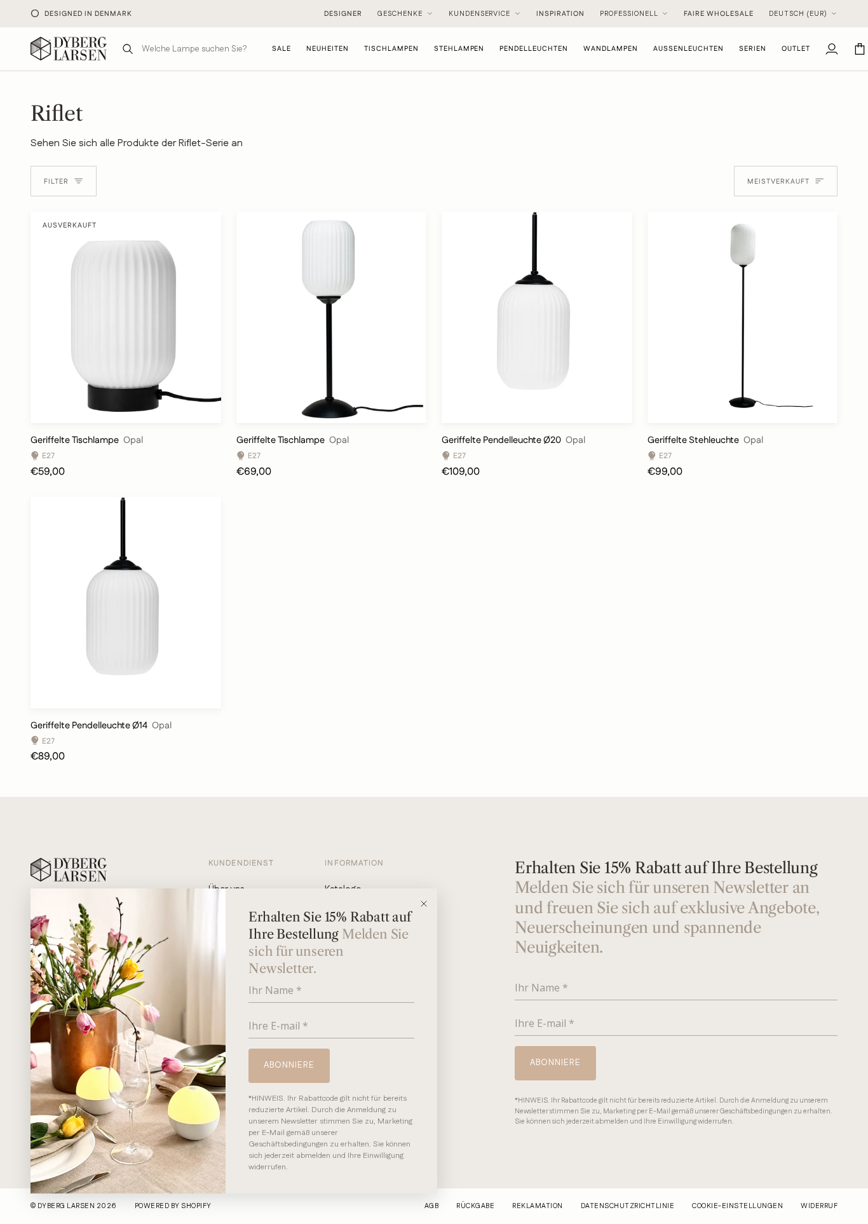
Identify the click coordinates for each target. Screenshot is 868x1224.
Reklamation (537, 1206)
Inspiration (560, 14)
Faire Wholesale (719, 14)
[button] (391, 48)
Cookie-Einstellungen (737, 1206)
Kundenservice (480, 14)
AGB (431, 1206)
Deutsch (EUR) (798, 14)
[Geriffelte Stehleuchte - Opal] (743, 317)
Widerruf (819, 1206)
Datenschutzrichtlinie (627, 1206)
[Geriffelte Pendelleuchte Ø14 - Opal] (126, 603)
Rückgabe (475, 1206)
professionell (629, 14)
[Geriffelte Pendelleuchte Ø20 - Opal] (537, 317)
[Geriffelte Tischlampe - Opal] (331, 317)
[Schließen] (428, 903)
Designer (343, 14)
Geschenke (400, 14)
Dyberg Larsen (66, 1206)
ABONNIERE (289, 1065)
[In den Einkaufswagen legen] (405, 407)
